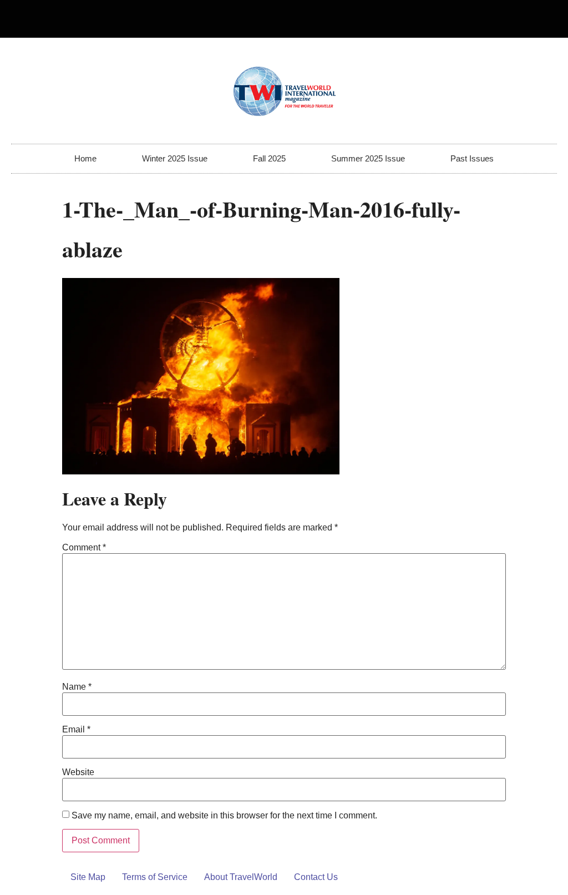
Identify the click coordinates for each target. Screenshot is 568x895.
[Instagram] (543, 19)
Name (77, 686)
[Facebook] (525, 19)
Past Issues (472, 158)
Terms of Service (154, 877)
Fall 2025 (269, 158)
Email (76, 729)
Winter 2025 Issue (174, 158)
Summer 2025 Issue (368, 158)
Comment (84, 547)
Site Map (87, 877)
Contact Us (316, 877)
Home (85, 158)
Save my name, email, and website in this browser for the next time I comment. (224, 815)
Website (78, 772)
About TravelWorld (240, 877)
